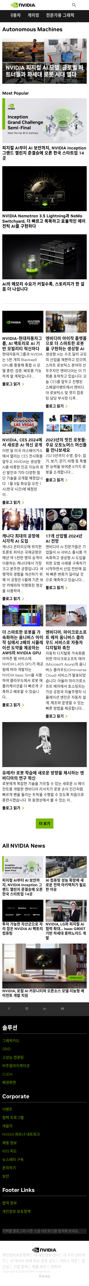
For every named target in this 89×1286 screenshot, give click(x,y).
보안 (5, 1176)
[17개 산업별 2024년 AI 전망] (66, 519)
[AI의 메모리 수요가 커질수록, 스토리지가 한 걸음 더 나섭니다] (44, 256)
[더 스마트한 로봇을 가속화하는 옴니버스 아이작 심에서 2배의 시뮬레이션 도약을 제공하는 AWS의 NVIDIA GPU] (22, 615)
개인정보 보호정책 (16, 1211)
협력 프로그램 (13, 1117)
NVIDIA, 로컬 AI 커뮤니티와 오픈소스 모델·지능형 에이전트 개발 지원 (43, 993)
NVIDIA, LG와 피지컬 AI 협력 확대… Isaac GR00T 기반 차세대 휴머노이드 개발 (66, 931)
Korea (44, 1276)
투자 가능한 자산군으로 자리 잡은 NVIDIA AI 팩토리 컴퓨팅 (22, 929)
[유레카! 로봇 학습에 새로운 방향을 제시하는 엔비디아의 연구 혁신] (44, 744)
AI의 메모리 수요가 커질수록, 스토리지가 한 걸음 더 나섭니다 (43, 287)
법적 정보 (9, 1203)
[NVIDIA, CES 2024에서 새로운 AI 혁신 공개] (22, 423)
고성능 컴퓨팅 (13, 1057)
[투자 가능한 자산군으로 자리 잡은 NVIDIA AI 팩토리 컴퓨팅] (22, 911)
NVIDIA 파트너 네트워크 (21, 1134)
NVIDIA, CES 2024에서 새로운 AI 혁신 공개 (22, 442)
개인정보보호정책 (16, 1255)
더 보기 (44, 823)
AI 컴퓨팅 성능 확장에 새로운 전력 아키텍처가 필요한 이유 (66, 885)
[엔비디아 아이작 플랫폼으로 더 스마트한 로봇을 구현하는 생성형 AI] (66, 322)
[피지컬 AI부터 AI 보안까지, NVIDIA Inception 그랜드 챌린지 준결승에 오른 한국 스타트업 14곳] (44, 120)
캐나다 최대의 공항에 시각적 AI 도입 (20, 539)
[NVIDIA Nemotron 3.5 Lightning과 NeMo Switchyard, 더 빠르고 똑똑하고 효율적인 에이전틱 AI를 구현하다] (44, 188)
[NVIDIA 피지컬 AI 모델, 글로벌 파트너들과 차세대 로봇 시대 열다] (44, 61)
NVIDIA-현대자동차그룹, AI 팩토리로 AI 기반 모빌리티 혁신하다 (22, 343)
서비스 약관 (69, 1260)
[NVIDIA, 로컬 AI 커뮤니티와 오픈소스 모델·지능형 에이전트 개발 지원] (44, 966)
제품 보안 (39, 1266)
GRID (6, 1049)
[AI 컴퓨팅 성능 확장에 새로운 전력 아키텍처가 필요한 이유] (66, 867)
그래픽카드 (10, 1040)
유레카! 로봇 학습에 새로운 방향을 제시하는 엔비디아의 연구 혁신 (43, 775)
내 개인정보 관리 (47, 1255)
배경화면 (9, 1082)
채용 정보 (9, 1142)
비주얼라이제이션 (16, 1065)
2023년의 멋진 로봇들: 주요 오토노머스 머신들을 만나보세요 (66, 445)
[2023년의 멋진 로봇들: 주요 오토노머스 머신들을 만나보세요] (66, 423)
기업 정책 (20, 1266)
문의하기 (9, 1168)
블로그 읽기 (11, 384)
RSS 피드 (9, 1151)
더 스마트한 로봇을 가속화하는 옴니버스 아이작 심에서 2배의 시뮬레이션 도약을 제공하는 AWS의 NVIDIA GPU (22, 643)
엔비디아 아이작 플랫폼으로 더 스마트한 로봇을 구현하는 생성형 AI (66, 343)
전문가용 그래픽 (60, 15)
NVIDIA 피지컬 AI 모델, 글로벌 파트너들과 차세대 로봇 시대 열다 (45, 71)
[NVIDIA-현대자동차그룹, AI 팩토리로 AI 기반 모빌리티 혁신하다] (22, 322)
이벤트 (7, 1109)
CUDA (7, 1074)
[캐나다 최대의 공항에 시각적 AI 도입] (22, 519)
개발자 (7, 1126)
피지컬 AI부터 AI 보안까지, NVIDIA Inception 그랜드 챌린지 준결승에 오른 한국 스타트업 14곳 (44, 153)
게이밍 (33, 15)
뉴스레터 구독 (13, 1159)
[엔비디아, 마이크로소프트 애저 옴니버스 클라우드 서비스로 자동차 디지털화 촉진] (66, 615)
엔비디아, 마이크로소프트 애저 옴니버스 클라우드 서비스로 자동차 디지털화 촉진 (66, 640)
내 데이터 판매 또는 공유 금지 (32, 1260)
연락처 (56, 1266)
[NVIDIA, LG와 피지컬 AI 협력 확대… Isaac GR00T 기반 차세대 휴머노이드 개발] (66, 911)
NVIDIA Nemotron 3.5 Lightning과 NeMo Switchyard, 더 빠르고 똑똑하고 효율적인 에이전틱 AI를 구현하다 (44, 221)
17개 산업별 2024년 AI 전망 (64, 539)
